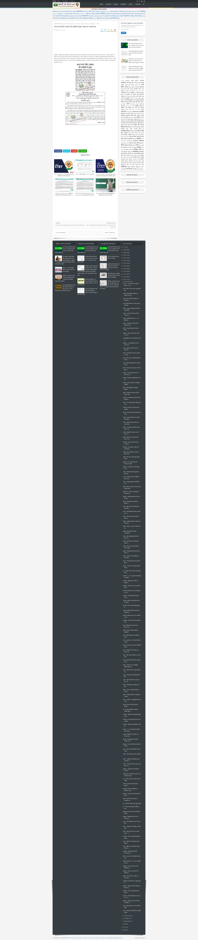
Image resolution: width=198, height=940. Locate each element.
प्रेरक (124, 123)
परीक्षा (142, 111)
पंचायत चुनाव (134, 109)
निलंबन (129, 108)
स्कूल (124, 169)
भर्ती (135, 127)
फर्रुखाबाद (108, 14)
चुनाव (140, 96)
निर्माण (126, 107)
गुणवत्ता (128, 94)
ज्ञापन (127, 102)
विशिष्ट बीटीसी (128, 145)
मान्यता (135, 131)
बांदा (144, 13)
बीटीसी (127, 127)
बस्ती (135, 14)
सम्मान (135, 163)
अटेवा (132, 80)
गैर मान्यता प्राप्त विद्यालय (137, 94)
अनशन (136, 80)
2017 (124, 274)
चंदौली (64, 13)
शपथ (133, 147)
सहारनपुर (81, 18)
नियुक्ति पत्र (141, 106)
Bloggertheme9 (118, 938)
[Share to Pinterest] (114, 29)
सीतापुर (91, 18)
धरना (128, 104)
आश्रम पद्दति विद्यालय (129, 85)
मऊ (77, 16)
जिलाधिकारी (129, 100)
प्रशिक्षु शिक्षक (130, 119)
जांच (125, 100)
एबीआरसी (142, 87)
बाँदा (142, 14)
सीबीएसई (123, 166)
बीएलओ (142, 125)
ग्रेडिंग (134, 96)
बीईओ (135, 125)
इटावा (74, 11)
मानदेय (131, 131)
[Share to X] (105, 29)
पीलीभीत (97, 14)
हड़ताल (138, 169)
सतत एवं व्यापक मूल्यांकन (135, 155)
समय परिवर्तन (133, 157)
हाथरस (114, 18)
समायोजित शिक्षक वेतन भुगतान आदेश (136, 161)
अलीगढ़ (67, 11)
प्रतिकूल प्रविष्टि (140, 115)
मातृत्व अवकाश (129, 129)
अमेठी (64, 11)
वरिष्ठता (142, 136)
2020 (124, 266)
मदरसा (142, 127)
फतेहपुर (102, 13)
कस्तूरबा (122, 90)
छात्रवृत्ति (127, 98)
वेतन (137, 145)
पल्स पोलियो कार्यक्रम (130, 113)
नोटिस (142, 108)
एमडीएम (122, 89)
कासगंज (112, 11)
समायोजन (141, 159)
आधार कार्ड (134, 82)
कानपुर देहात (102, 11)
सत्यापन (142, 155)
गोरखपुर (142, 11)
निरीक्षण (122, 108)
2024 (124, 255)
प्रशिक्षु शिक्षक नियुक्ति (125, 121)
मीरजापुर (97, 16)
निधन (134, 106)
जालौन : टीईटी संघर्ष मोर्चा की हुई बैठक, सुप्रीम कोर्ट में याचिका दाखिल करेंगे (70, 225)
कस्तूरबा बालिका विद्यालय (139, 90)
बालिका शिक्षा (127, 124)
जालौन (74, 14)
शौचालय (128, 155)
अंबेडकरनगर (56, 11)
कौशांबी (121, 11)
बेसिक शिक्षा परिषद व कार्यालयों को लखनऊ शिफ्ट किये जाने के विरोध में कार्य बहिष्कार (114, 275)
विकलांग (135, 138)
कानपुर (97, 11)
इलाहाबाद (79, 11)
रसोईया (133, 134)
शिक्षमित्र (125, 151)
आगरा (71, 11)
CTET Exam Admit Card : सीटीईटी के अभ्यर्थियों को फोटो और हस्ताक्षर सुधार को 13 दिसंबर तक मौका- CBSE (64, 195)
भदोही (75, 16)
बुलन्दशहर (71, 16)
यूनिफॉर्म (122, 134)
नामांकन (123, 106)
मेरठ (111, 16)
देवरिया (93, 14)
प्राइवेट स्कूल (133, 121)
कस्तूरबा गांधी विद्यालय (129, 90)
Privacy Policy (65, 1)
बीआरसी (132, 124)
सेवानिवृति (133, 167)
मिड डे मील (140, 131)
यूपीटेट (126, 134)
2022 (124, 260)
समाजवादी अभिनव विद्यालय (126, 159)
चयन (137, 96)
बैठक (130, 127)
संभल (77, 18)
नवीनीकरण (142, 104)
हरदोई (110, 18)
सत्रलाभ (128, 157)
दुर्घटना (142, 102)
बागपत (54, 16)
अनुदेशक (142, 80)
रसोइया (129, 134)
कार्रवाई (136, 92)
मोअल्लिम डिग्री (137, 133)
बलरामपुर (128, 14)
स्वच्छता (135, 169)
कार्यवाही (132, 92)
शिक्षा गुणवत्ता (130, 151)
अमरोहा (60, 11)
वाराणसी (55, 18)
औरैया (89, 11)
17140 (122, 80)
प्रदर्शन (126, 117)
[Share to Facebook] (101, 29)
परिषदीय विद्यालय (136, 112)
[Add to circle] (139, 1)
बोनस (133, 127)
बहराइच (139, 14)
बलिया (132, 13)
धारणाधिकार (133, 104)
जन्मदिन (136, 98)
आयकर (138, 82)
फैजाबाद (118, 14)
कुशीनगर (116, 11)
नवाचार (137, 104)
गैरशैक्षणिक (123, 96)
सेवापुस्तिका (138, 167)
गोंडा (136, 11)
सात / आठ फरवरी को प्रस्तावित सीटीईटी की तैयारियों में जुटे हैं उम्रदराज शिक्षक (106, 194)
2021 (124, 263)
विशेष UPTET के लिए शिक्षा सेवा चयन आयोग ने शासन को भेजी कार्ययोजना (69, 269)
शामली (58, 18)
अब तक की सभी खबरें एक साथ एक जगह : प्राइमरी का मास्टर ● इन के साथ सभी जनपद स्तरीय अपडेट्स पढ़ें (136, 45)
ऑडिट (128, 89)
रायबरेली (121, 16)
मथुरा (80, 16)
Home (54, 1)
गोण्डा (138, 11)
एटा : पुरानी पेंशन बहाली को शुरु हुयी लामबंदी (132, 803)
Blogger (143, 938)
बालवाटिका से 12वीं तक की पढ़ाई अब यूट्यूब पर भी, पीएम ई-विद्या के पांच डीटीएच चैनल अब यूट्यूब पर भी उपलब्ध (136, 60)
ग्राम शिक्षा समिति (129, 96)
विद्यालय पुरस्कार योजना (125, 143)
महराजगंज (85, 15)
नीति (133, 107)
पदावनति (142, 109)
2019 (124, 268)
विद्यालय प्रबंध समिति (134, 143)
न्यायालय (122, 109)
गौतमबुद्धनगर (60, 13)
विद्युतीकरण (142, 143)
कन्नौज (94, 11)
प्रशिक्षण (138, 117)
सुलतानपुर (95, 18)
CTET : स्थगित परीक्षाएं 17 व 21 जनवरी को (85, 174)
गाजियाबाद (129, 11)
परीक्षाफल (123, 113)
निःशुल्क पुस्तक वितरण (128, 106)
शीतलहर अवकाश (127, 153)
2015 (124, 279)
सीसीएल (128, 167)
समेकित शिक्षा (131, 163)
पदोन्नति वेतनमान (129, 111)
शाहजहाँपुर (62, 18)
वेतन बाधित (123, 147)
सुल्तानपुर (99, 18)
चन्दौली (66, 13)
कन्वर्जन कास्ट (141, 89)
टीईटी (130, 102)
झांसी (90, 13)
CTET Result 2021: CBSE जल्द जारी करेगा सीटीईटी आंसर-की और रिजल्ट (64, 175)
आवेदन (122, 85)
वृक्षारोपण (134, 145)
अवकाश (123, 82)
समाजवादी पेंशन (136, 159)
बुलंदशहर (66, 16)
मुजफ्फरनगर (101, 16)
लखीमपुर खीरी (133, 16)
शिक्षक (139, 147)
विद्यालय (141, 140)
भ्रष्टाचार (138, 127)
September (127, 921)
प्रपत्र (130, 117)
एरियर (125, 89)
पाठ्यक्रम (123, 115)
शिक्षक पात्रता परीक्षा (130, 149)
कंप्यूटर (131, 89)
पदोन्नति (123, 111)
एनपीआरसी (137, 87)
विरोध (122, 145)
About (59, 1)
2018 (124, 271)
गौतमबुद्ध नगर (55, 13)
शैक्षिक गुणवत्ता (140, 153)
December (127, 281)
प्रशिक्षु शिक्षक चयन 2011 (138, 119)
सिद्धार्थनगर (86, 18)
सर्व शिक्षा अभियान (140, 163)
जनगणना (132, 98)
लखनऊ (126, 15)
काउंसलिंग (123, 92)
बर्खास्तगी (140, 123)
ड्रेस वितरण (138, 102)
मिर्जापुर (93, 16)
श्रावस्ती (67, 18)
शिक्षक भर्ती (137, 149)
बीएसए (123, 126)
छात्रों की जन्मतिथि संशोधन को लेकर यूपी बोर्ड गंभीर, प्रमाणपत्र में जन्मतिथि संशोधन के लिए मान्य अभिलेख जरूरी (136, 68)
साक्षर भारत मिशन (131, 164)
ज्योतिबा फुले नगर (83, 13)
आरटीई (142, 82)
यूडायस (142, 133)
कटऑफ (136, 89)
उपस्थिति (126, 87)
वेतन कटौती (141, 145)
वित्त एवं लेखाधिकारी (133, 141)
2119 (124, 247)
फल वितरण (129, 123)
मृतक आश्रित (124, 133)
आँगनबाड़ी (128, 82)
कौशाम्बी (124, 11)
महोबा (90, 16)
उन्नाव (84, 11)
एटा (87, 11)
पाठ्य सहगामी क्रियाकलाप (139, 113)
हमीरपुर (107, 18)
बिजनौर (62, 16)
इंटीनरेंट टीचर (137, 85)
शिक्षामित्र (136, 151)
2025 (124, 252)
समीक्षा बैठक (126, 163)
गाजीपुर (132, 11)
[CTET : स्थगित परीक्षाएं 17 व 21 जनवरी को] (85, 172)
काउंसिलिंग (128, 92)
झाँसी (87, 14)
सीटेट (143, 164)
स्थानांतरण (129, 169)
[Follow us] (142, 1)
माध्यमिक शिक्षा (125, 131)
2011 (124, 927)
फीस (133, 123)
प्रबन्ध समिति (133, 117)
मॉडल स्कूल (131, 133)
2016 (124, 277)
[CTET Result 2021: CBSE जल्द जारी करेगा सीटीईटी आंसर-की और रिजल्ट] (64, 172)
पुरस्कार (128, 115)
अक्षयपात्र (127, 80)
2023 (124, 258)
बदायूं (121, 14)
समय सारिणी (141, 157)
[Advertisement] (85, 43)
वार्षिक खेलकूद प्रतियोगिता (127, 138)
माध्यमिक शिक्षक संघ (139, 129)
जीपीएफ (134, 100)
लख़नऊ (143, 16)
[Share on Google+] (108, 29)
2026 (124, 249)
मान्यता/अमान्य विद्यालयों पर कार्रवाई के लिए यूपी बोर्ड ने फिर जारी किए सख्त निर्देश (136, 53)
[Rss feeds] (144, 1)
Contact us (72, 1)
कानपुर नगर (108, 11)
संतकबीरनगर (72, 18)
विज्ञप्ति (139, 138)
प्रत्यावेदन (122, 117)
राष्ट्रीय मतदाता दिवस (125, 136)
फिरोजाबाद (113, 13)
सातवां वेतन (138, 164)
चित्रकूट (70, 13)
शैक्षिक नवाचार (124, 155)
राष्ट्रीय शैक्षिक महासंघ (134, 136)
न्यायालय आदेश (128, 109)
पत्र (139, 109)
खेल (138, 92)
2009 (124, 930)
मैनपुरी (113, 16)
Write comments (110, 232)
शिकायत (135, 147)
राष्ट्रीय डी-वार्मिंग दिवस (139, 134)
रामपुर (117, 16)
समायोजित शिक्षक (124, 161)
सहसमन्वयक (123, 164)
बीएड (139, 125)
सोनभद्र (103, 18)
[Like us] (137, 1)
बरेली (124, 14)
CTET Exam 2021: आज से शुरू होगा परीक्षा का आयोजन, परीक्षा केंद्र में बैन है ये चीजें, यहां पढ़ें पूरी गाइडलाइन (105, 175)
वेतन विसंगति (129, 147)
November (127, 915)
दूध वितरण (123, 104)
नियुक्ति (136, 106)
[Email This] (111, 29)
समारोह (122, 163)
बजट (136, 123)
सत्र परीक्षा (123, 157)
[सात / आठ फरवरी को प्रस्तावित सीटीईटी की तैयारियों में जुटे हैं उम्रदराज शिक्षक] (105, 191)
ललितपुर (140, 16)
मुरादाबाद (107, 16)
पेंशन (135, 115)
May (125, 924)
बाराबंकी (58, 16)
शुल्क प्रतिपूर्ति (134, 153)
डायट (133, 102)
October (126, 918)
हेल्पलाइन (141, 169)
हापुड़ (118, 18)
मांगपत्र (123, 129)
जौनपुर (78, 13)
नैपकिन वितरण (137, 107)
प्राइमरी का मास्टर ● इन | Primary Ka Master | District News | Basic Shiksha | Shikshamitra (84, 938)
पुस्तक (131, 115)
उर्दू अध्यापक (131, 87)
